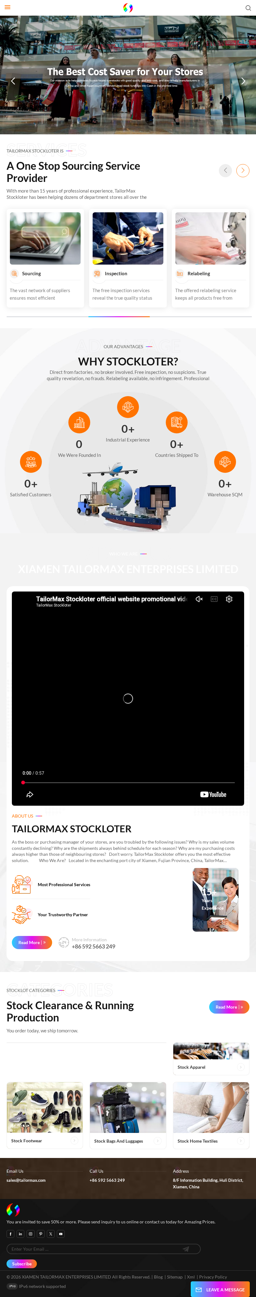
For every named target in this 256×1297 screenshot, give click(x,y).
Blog (158, 1276)
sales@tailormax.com (26, 1180)
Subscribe (22, 1263)
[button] (13, 81)
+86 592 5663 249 (93, 946)
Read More (29, 942)
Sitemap (175, 1276)
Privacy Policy (213, 1276)
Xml (191, 1276)
